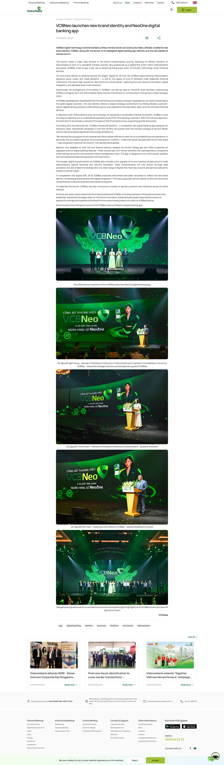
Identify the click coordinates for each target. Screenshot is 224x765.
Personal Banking (37, 2)
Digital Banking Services (35, 728)
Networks (149, 2)
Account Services (33, 724)
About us (117, 2)
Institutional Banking (59, 2)
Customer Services (117, 724)
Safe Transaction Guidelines (120, 731)
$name (68, 19)
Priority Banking (81, 2)
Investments (31, 744)
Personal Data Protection (147, 741)
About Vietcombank (145, 724)
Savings (30, 738)
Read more (70, 684)
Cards (29, 731)
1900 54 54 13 (174, 739)
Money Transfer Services (36, 748)
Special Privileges (89, 728)
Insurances (31, 741)
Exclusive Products (89, 724)
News (127, 2)
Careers (160, 2)
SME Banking (59, 724)
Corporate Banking (61, 728)
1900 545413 (182, 2)
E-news (59, 19)
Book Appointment (117, 728)
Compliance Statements (147, 738)
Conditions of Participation (92, 731)
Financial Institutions (62, 731)
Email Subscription (117, 738)
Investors (137, 2)
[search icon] (172, 10)
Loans (29, 734)
